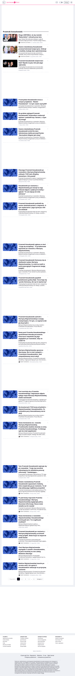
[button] (61, 2)
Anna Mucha (40, 638)
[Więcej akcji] (48, 35)
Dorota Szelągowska (42, 639)
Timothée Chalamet (24, 638)
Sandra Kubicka (6, 639)
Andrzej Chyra (23, 643)
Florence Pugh (23, 641)
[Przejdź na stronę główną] (3, 3)
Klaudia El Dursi (41, 643)
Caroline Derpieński (7, 646)
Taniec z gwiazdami (59, 643)
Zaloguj (66, 2)
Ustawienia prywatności (44, 657)
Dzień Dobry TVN (58, 639)
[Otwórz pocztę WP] (57, 2)
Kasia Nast (5, 641)
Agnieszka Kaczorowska (8, 638)
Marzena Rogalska (41, 646)
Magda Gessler (41, 644)
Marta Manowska (41, 641)
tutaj (43, 673)
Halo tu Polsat (58, 641)
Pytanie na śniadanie (59, 638)
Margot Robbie (23, 646)
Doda (4, 643)
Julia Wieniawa (23, 639)
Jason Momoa (23, 644)
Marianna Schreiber (7, 644)
